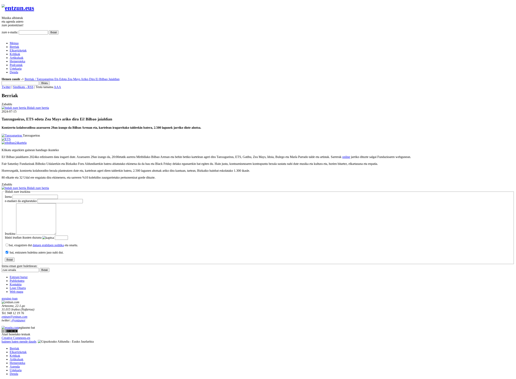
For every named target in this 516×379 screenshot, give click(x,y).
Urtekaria (16, 68)
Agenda (15, 366)
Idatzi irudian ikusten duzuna (23, 237)
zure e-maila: (10, 32)
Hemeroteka (17, 61)
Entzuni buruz (19, 277)
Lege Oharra (18, 288)
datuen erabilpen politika (48, 245)
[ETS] (6, 139)
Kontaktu (16, 284)
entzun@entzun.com (14, 316)
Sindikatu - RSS (23, 87)
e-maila (21, 201)
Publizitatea (17, 280)
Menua (14, 43)
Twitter (6, 87)
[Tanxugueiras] (12, 135)
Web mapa (16, 291)
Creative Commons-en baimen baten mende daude (19, 339)
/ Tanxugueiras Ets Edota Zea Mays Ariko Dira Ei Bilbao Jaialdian (77, 79)
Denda (14, 72)
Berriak (14, 46)
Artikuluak (16, 57)
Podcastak (16, 65)
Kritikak (15, 54)
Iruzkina (10, 233)
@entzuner (18, 320)
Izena (8, 196)
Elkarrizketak (18, 50)
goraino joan (10, 298)
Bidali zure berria (37, 107)
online (346, 157)
